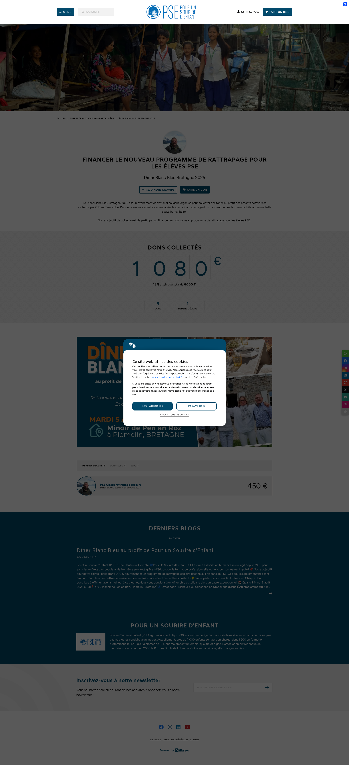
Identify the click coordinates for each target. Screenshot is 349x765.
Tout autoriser (152, 406)
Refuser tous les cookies (174, 414)
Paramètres (196, 406)
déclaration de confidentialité (166, 377)
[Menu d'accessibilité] (345, 4)
